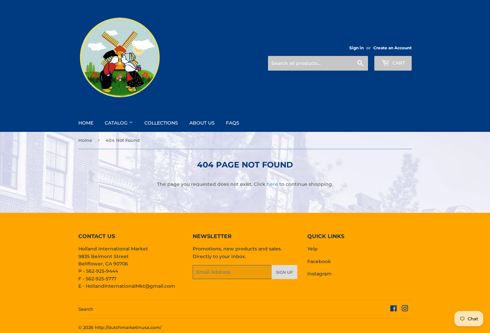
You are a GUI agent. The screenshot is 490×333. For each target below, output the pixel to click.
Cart (398, 63)
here (272, 184)
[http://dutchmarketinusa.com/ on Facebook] (393, 309)
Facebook (319, 261)
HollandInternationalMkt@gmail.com (130, 286)
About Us (202, 123)
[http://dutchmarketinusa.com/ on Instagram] (405, 309)
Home (85, 123)
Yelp (312, 249)
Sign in (356, 47)
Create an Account (392, 47)
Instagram (319, 274)
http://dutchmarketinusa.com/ (128, 327)
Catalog (117, 123)
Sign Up (284, 272)
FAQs (232, 123)
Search (85, 309)
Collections (161, 123)
